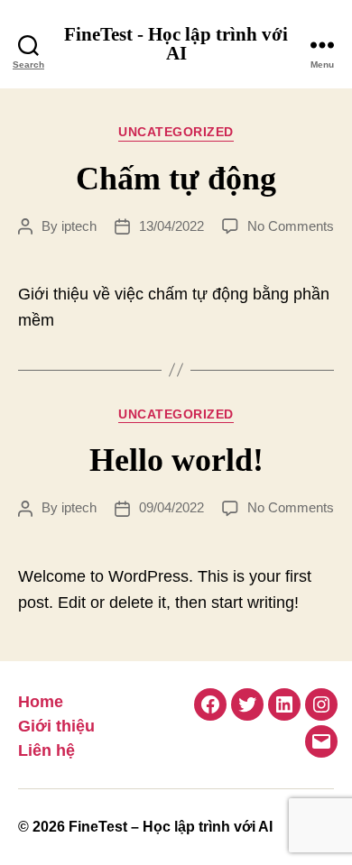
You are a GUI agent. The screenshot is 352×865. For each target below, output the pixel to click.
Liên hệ (46, 750)
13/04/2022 (171, 226)
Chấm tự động (176, 179)
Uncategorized (176, 131)
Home (40, 702)
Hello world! (176, 460)
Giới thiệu (56, 726)
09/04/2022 (171, 507)
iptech (79, 226)
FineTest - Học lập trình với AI (176, 44)
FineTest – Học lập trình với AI (171, 826)
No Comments (290, 226)
